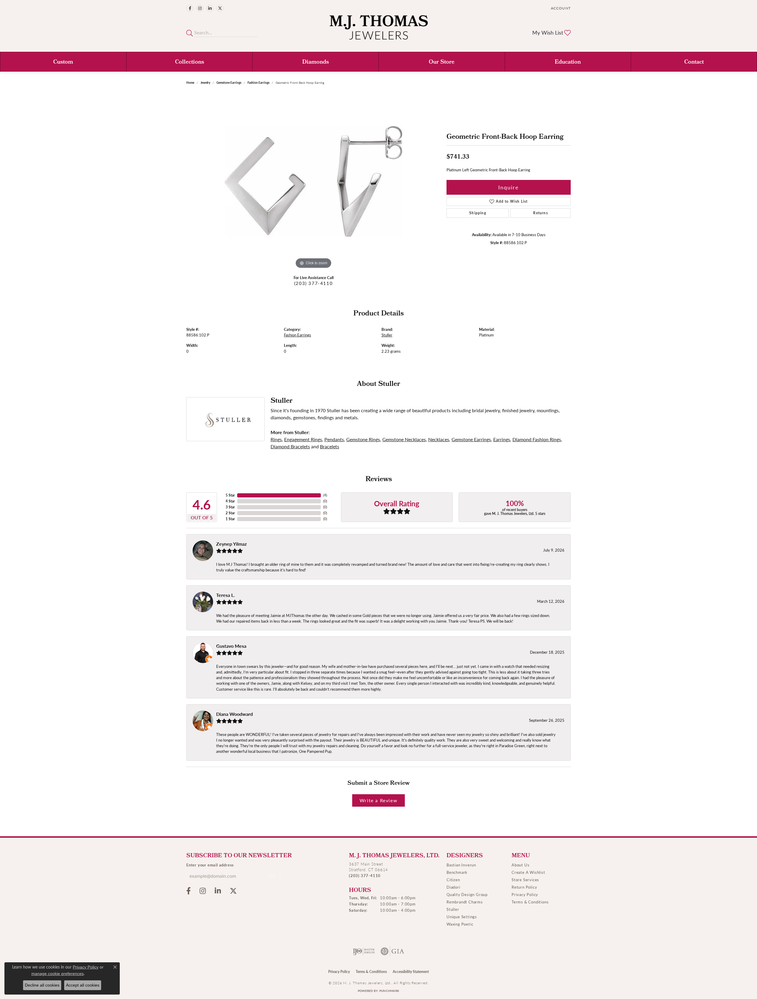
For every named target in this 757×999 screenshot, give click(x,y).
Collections (189, 62)
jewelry (205, 82)
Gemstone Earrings (228, 82)
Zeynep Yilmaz (231, 543)
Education (568, 62)
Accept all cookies (82, 985)
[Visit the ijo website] (364, 951)
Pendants (334, 439)
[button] (560, 8)
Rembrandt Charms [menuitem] (465, 902)
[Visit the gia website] (392, 951)
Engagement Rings (303, 439)
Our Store (441, 62)
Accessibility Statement (411, 971)
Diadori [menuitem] (453, 887)
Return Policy (524, 887)
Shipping (477, 212)
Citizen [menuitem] (453, 879)
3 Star (230, 507)
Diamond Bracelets (290, 446)
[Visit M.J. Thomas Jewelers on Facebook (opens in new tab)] (189, 8)
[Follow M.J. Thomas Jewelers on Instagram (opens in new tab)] (199, 8)
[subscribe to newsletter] (272, 876)
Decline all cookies (42, 985)
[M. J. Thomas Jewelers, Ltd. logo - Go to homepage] (378, 30)
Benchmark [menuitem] (457, 872)
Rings (276, 439)
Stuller (386, 335)
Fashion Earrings (258, 82)
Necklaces (438, 439)
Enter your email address (210, 865)
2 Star (230, 512)
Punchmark (389, 991)
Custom (63, 62)
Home (190, 82)
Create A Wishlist (528, 872)
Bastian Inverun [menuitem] (461, 865)
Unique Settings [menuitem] (462, 916)
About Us (520, 865)
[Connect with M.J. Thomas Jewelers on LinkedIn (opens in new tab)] (209, 8)
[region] (313, 181)
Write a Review (378, 800)
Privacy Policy (525, 894)
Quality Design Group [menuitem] (467, 894)
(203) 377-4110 (313, 283)
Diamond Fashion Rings (536, 439)
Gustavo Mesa (231, 645)
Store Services (525, 879)
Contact (694, 62)
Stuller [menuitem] (453, 909)
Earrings (501, 439)
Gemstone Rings (363, 439)
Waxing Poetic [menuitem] (460, 924)
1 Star (230, 518)
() (325, 495)
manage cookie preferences (57, 973)
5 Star (230, 495)
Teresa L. (225, 595)
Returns (540, 212)
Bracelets (329, 446)
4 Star (230, 501)
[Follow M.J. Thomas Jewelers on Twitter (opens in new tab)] (220, 8)
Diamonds (315, 62)
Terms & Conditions (530, 902)
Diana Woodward (234, 713)
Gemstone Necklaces (404, 439)
